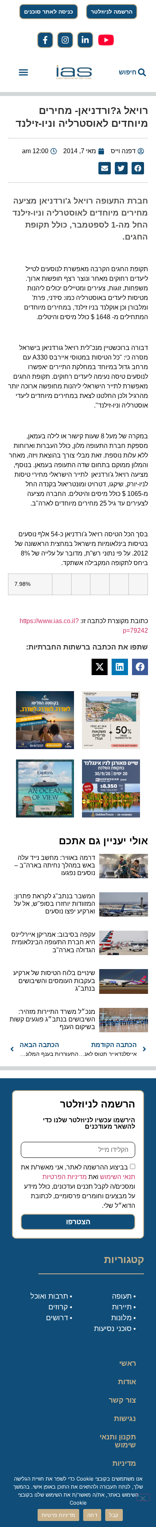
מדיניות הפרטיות (64, 1176)
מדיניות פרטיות (124, 1467)
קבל (114, 1515)
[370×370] (111, 815)
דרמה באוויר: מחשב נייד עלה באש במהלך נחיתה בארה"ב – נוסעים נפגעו (54, 865)
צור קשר (122, 1400)
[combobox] (126, 72)
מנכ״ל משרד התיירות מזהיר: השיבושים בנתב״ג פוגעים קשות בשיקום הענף (52, 1019)
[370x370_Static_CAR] (45, 815)
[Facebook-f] (45, 40)
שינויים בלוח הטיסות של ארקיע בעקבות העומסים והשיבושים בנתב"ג (54, 980)
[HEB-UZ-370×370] (111, 747)
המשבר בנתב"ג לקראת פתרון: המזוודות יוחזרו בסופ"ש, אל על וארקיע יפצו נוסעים (54, 904)
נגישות (125, 1419)
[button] (23, 72)
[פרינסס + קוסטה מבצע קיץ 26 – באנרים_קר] (45, 747)
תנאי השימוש (117, 1176)
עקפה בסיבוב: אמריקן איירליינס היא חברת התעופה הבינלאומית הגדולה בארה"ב (53, 942)
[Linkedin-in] (85, 40)
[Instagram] (65, 40)
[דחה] (143, 1497)
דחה (92, 1515)
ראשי (127, 1363)
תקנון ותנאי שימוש (118, 1441)
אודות (127, 1382)
